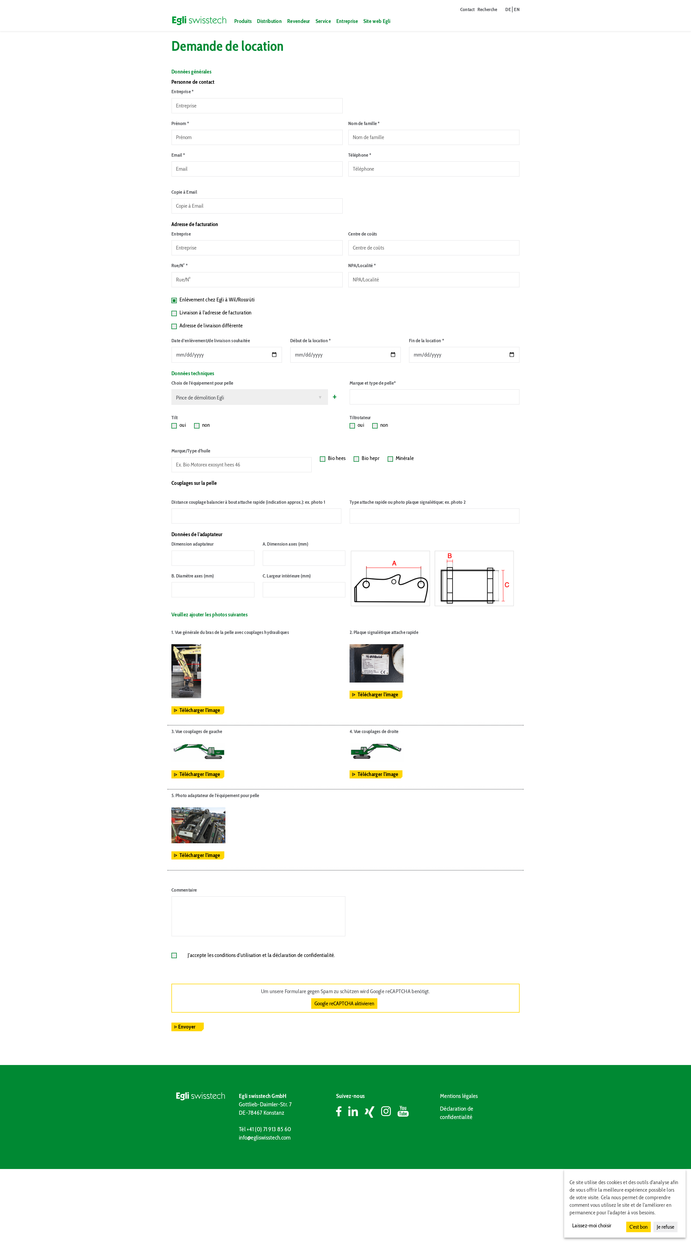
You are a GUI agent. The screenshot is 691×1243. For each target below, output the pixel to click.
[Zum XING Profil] (373, 1112)
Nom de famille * (364, 123)
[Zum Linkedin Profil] (356, 1112)
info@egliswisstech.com (265, 1137)
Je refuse (665, 1227)
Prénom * (180, 123)
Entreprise (347, 21)
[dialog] (625, 1203)
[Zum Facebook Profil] (342, 1112)
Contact (467, 9)
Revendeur (298, 21)
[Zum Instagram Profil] (389, 1112)
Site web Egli (377, 21)
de (508, 9)
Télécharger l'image (199, 710)
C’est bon (638, 1227)
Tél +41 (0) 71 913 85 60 (265, 1129)
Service (323, 21)
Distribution (269, 21)
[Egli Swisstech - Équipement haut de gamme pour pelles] (196, 20)
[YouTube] (403, 1112)
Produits (243, 21)
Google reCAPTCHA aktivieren (344, 1003)
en (517, 9)
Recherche (487, 9)
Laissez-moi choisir (592, 1225)
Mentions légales (459, 1096)
